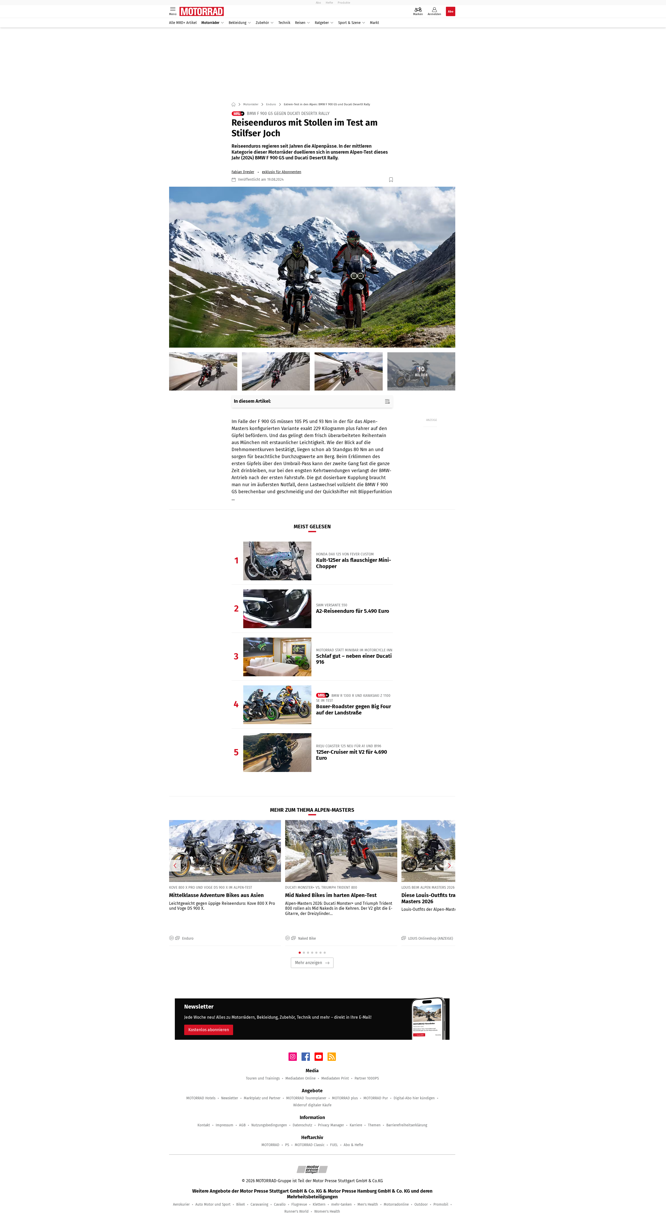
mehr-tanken (341, 1204)
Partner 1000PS (367, 1078)
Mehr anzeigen (308, 962)
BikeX (240, 1204)
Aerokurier (181, 1204)
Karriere (356, 1125)
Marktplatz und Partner (262, 1098)
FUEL (334, 1145)
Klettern (319, 1204)
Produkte (344, 2)
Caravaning (259, 1204)
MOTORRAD (270, 1145)
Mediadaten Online (300, 1078)
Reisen (300, 23)
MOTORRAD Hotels (200, 1098)
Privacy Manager (331, 1125)
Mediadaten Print (335, 1078)
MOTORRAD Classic (309, 1145)
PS (287, 1145)
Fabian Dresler (243, 172)
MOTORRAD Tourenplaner (306, 1098)
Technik (284, 23)
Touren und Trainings (263, 1078)
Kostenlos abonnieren (208, 1029)
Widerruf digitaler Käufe (312, 1105)
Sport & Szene (349, 23)
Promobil (440, 1204)
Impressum (224, 1125)
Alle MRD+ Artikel (183, 23)
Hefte (329, 2)
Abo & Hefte (353, 1145)
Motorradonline (396, 1204)
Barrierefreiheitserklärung (406, 1125)
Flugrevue (299, 1204)
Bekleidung (237, 23)
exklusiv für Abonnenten (281, 172)
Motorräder (210, 23)
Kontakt (203, 1125)
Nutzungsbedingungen (269, 1125)
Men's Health (367, 1204)
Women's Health (327, 1211)
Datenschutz (302, 1125)
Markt (374, 23)
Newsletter (229, 1098)
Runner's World (296, 1211)
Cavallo (280, 1204)
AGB (242, 1125)
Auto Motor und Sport (212, 1204)
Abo (318, 2)
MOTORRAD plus (345, 1098)
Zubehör (262, 23)
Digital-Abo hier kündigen (414, 1098)
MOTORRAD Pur (375, 1098)
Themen (374, 1125)
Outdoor (421, 1204)
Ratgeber (322, 23)
